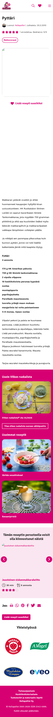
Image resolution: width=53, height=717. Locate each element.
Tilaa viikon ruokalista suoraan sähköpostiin (25, 426)
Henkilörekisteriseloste (26, 694)
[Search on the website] (33, 6)
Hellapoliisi (20, 25)
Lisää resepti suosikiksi (16, 617)
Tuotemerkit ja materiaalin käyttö (26, 697)
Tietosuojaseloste (26, 691)
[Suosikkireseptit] (39, 6)
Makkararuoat (10, 40)
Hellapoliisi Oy (26, 701)
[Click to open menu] (49, 6)
